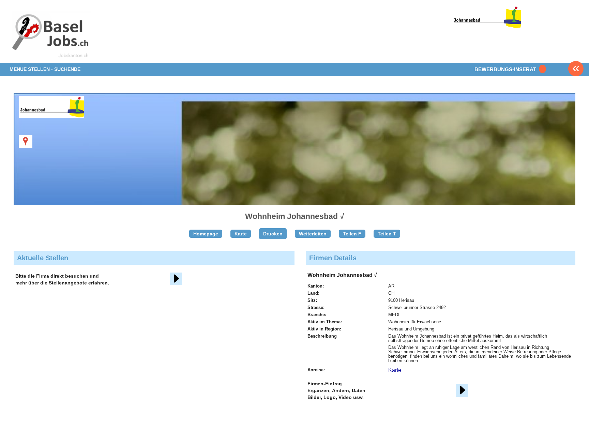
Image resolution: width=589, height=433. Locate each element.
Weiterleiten (313, 233)
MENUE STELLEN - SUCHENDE (45, 69)
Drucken (273, 233)
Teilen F (352, 233)
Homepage (205, 233)
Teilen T (387, 233)
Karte (241, 233)
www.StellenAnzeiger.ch (50, 35)
